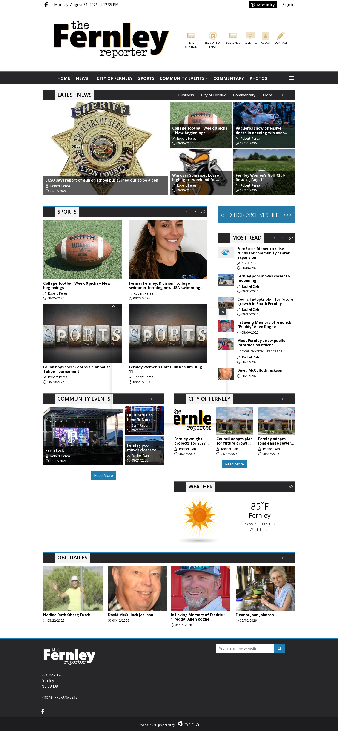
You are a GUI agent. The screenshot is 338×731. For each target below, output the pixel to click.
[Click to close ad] (222, 311)
